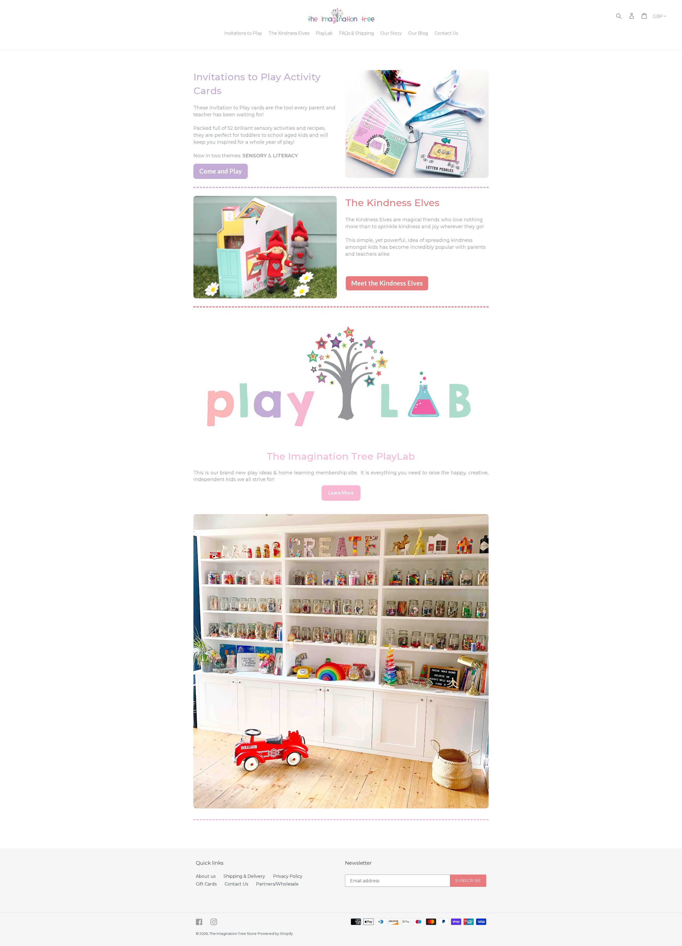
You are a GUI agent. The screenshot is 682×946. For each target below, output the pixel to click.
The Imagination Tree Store (233, 933)
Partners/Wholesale (277, 884)
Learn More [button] (341, 493)
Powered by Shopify (275, 933)
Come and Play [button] (220, 171)
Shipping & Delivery (244, 876)
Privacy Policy (287, 876)
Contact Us (236, 884)
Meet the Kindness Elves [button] (387, 283)
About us (206, 876)
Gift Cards (206, 884)
